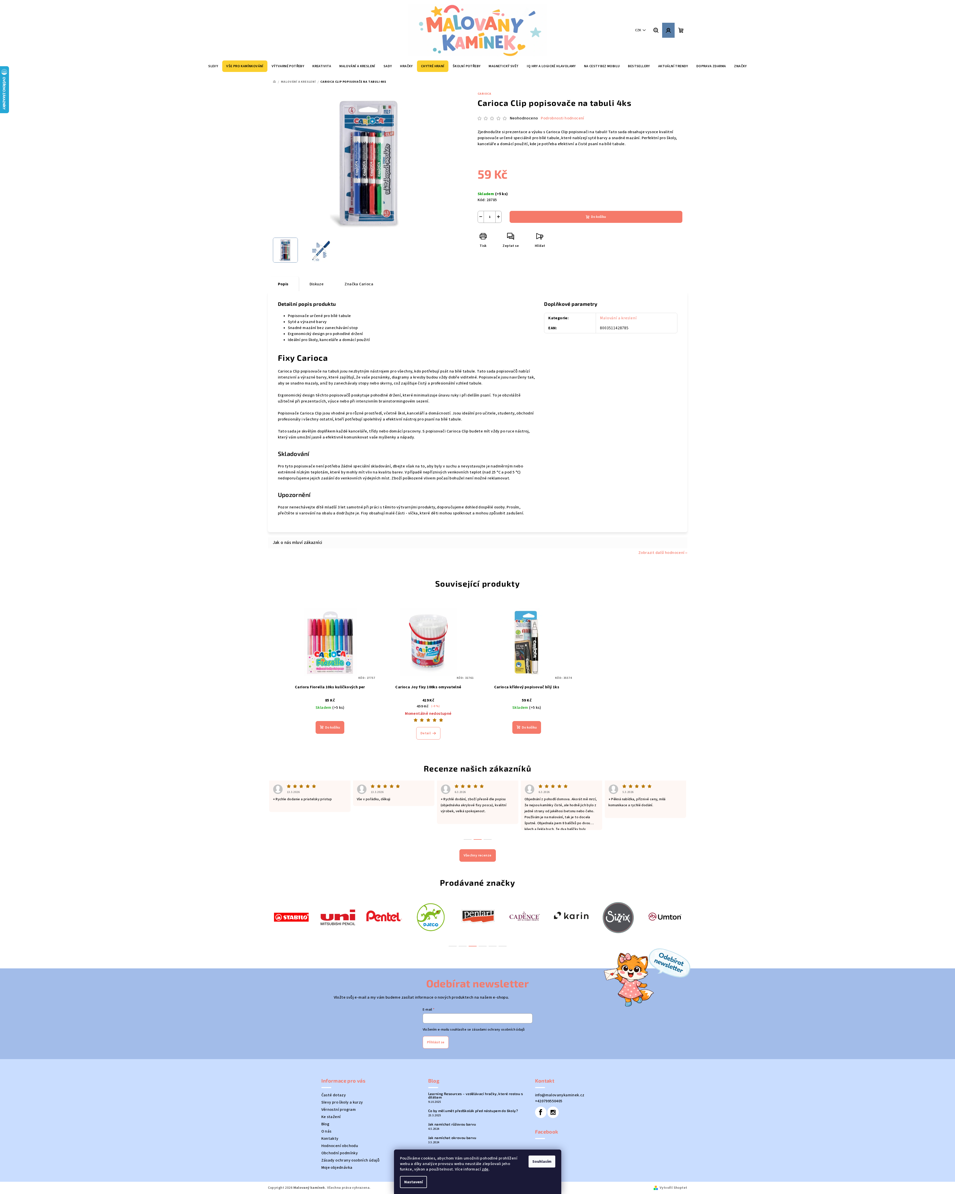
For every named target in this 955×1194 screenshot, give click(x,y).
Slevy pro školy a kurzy (342, 1102)
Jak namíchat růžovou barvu (452, 1124)
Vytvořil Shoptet (673, 1187)
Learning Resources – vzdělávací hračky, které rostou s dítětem (475, 1095)
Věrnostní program (338, 1109)
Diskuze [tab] (317, 284)
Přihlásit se (435, 1042)
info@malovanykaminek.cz (559, 1095)
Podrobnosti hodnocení (562, 118)
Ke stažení (331, 1117)
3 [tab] (488, 839)
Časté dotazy (333, 1095)
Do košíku (598, 216)
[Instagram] (553, 1112)
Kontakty (330, 1138)
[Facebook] (541, 1112)
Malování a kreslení (618, 318)
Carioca (485, 94)
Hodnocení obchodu (339, 1146)
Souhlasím (542, 1161)
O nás (326, 1131)
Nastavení (413, 1182)
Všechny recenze (478, 855)
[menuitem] (213, 66)
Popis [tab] (283, 284)
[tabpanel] (291, 916)
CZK (638, 30)
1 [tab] (468, 839)
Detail (425, 733)
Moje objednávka (337, 1167)
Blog (325, 1124)
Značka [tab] (359, 284)
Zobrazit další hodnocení (661, 552)
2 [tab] (478, 839)
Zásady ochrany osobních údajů (350, 1160)
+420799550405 (549, 1101)
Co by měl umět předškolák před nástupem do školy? (473, 1111)
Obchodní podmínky (339, 1153)
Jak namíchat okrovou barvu (452, 1138)
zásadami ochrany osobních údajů (498, 1029)
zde (485, 1169)
